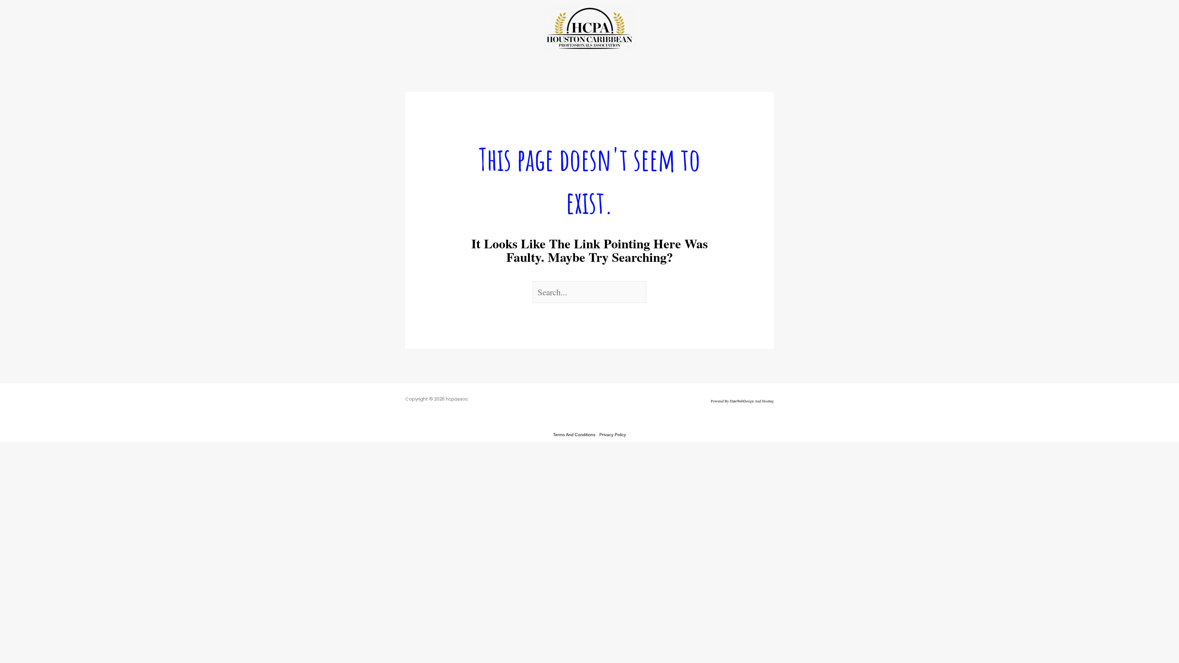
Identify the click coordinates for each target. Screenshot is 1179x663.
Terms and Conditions (574, 434)
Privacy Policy (612, 434)
